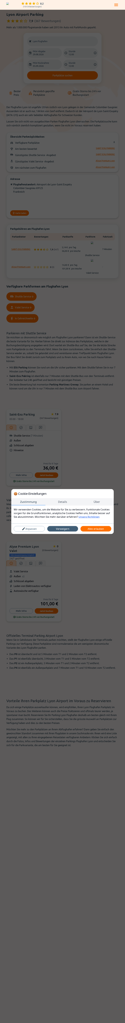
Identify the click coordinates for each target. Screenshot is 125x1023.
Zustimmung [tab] (28, 502)
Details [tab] (62, 502)
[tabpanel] (62, 513)
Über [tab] (97, 502)
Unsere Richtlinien (89, 516)
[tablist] (62, 502)
